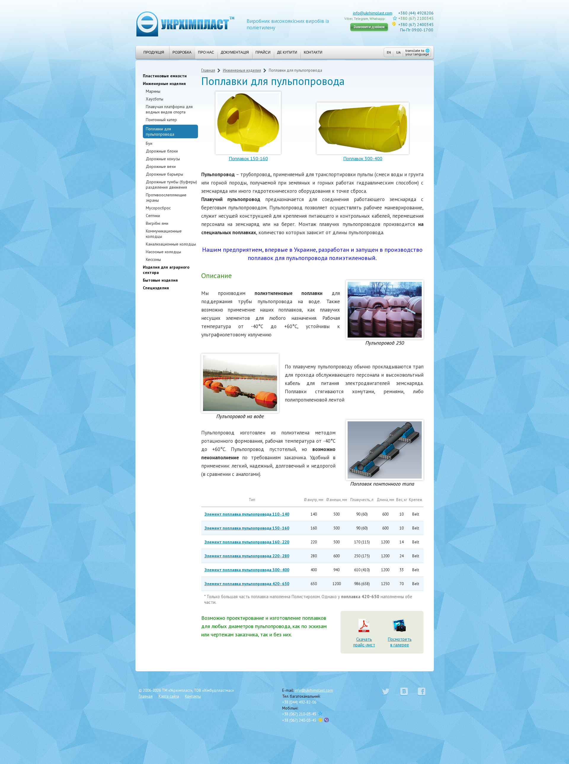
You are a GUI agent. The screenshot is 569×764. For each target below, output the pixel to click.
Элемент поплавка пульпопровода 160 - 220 (246, 542)
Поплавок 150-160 (248, 158)
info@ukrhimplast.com (372, 13)
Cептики (153, 215)
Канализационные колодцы (171, 244)
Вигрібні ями (157, 223)
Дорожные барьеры (164, 174)
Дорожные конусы (163, 158)
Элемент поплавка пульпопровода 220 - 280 (246, 555)
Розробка (181, 52)
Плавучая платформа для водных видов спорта (169, 109)
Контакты (193, 696)
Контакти (313, 52)
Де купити (287, 52)
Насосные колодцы (163, 251)
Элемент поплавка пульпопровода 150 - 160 (246, 528)
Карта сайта (169, 696)
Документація (235, 52)
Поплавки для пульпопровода (160, 131)
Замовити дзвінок (369, 27)
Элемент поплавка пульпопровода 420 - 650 (246, 583)
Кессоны (153, 259)
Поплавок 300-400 (362, 158)
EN (389, 52)
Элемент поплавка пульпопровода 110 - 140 (246, 514)
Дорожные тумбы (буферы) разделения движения (171, 184)
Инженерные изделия (164, 83)
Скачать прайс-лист (364, 642)
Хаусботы (154, 99)
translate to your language (417, 52)
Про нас (206, 52)
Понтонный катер (161, 119)
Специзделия (156, 287)
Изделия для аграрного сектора (166, 269)
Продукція (153, 52)
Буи (149, 143)
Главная (208, 70)
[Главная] (185, 23)
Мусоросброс (158, 208)
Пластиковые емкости (165, 75)
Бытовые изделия (160, 280)
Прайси (263, 52)
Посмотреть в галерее (400, 642)
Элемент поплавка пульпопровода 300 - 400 (246, 569)
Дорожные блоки (162, 151)
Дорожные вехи (161, 166)
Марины (153, 91)
